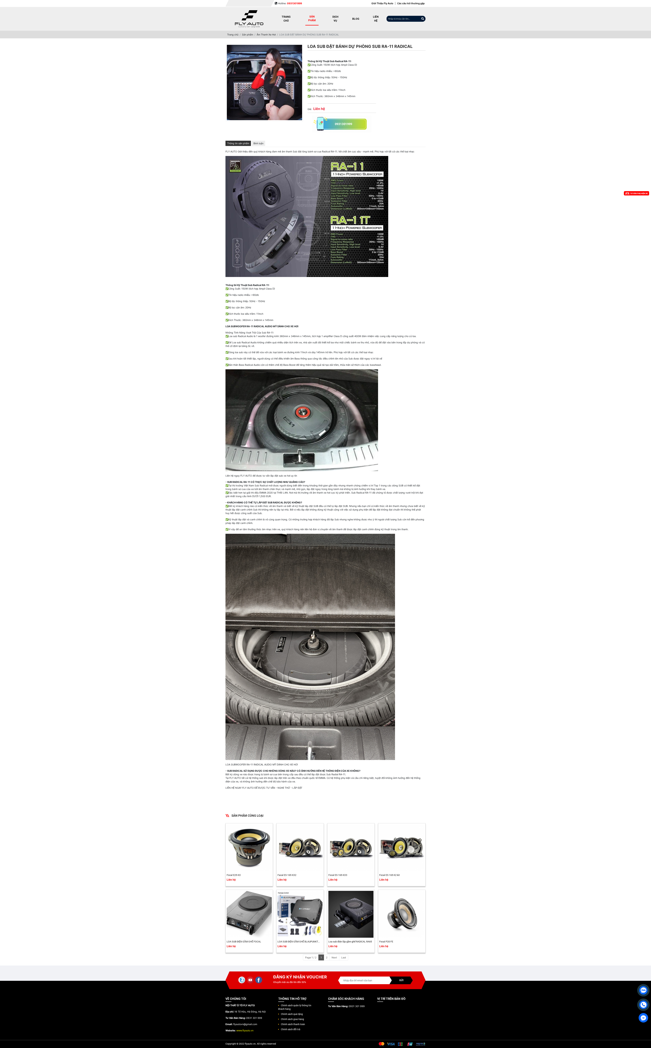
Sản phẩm (312, 18)
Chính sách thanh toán (293, 1024)
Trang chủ (286, 18)
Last (343, 957)
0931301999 (343, 124)
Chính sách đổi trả (290, 1029)
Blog (355, 18)
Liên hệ (376, 18)
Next (334, 957)
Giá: (310, 109)
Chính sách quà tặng (292, 1014)
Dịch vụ (335, 18)
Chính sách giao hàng (292, 1019)
